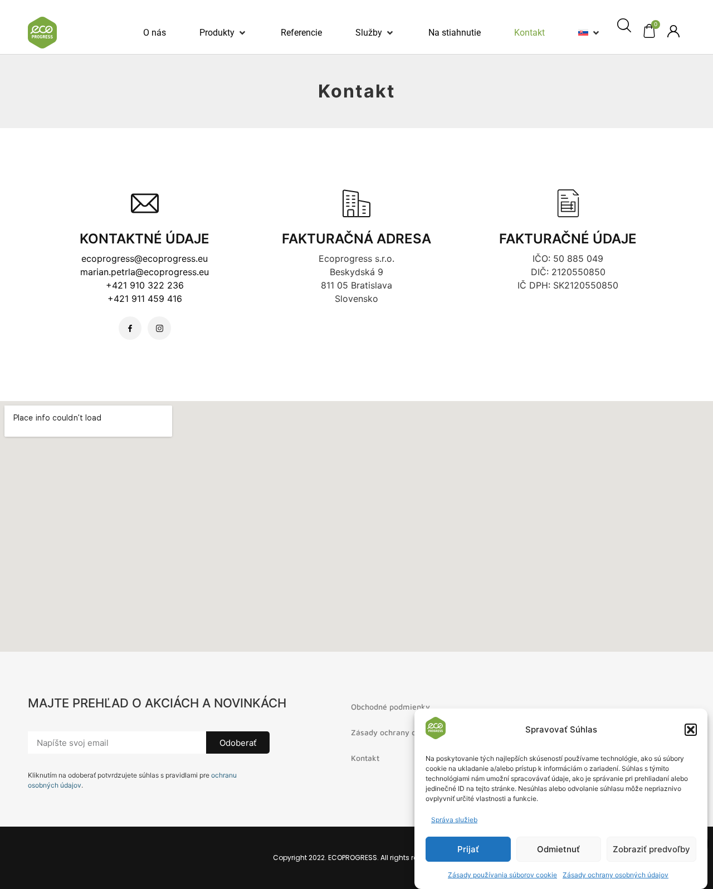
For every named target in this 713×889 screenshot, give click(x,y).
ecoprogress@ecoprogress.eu (144, 258)
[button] (690, 729)
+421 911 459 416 (145, 298)
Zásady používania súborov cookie (502, 875)
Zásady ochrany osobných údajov (615, 875)
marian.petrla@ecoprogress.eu (144, 271)
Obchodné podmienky (390, 706)
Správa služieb (454, 819)
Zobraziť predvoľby (651, 849)
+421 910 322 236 (145, 285)
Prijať (468, 849)
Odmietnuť (558, 849)
